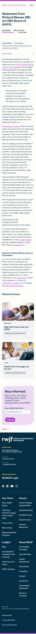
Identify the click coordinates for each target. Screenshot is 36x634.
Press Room (24, 566)
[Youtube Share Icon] (11, 486)
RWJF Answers (8, 569)
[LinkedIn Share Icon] (7, 486)
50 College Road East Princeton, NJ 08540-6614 (12, 451)
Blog (4, 547)
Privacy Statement (8, 620)
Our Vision (7, 498)
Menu (32, 5)
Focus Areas (7, 523)
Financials (23, 571)
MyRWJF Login (10, 477)
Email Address (14, 408)
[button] (5, 429)
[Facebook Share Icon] (3, 486)
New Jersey (7, 528)
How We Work (25, 554)
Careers (22, 576)
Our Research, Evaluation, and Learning (8, 554)
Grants (23, 498)
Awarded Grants (26, 510)
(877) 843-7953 (8, 459)
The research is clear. (11, 126)
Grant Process (25, 520)
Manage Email (7, 615)
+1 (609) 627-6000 (9, 464)
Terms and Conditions (9, 625)
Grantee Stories (25, 515)
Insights (6, 542)
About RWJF (26, 542)
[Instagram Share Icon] (16, 486)
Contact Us (23, 581)
